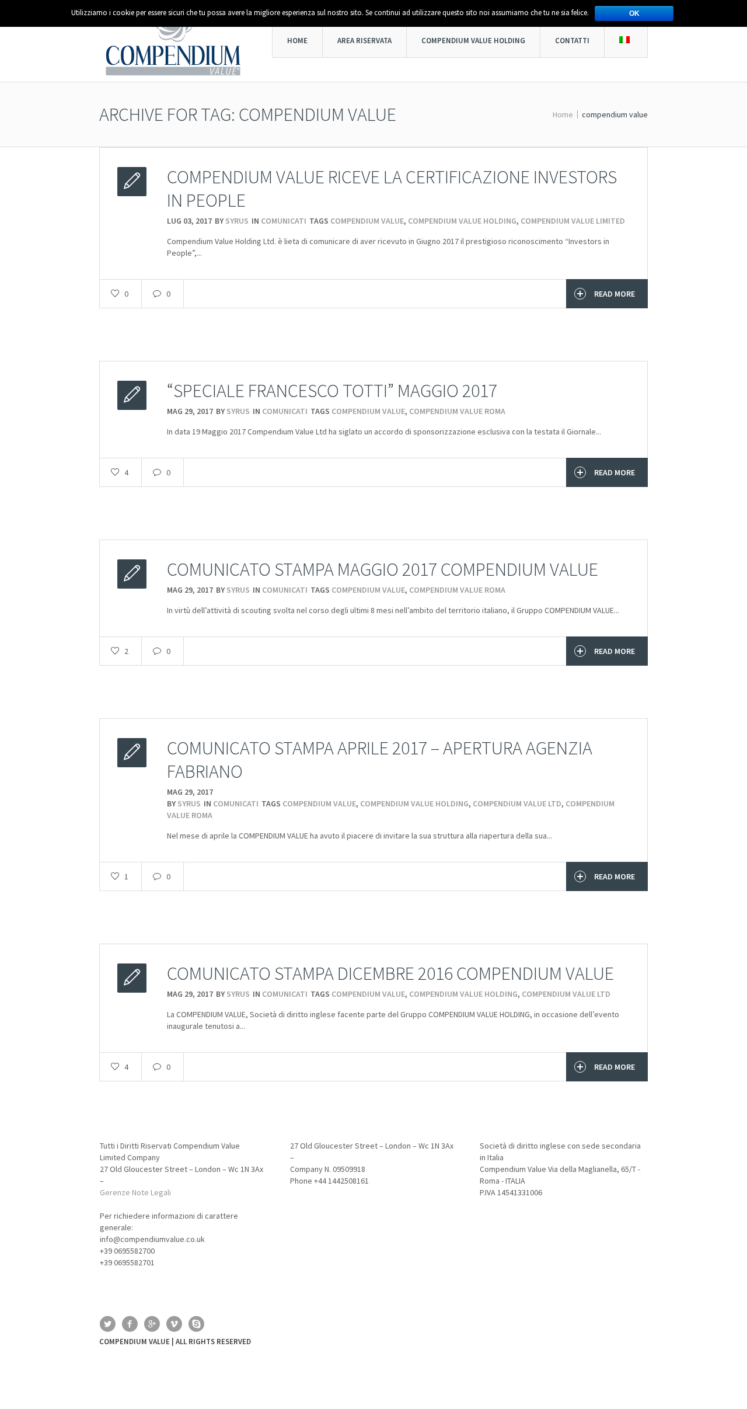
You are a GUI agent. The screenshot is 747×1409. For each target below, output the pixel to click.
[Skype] (196, 1324)
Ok (634, 13)
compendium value (367, 220)
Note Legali (151, 1192)
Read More (614, 293)
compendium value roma (457, 411)
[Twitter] (107, 1324)
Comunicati (283, 220)
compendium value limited (573, 220)
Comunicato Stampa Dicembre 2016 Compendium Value (390, 973)
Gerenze (115, 1192)
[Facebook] (129, 1324)
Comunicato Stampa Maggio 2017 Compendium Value (382, 569)
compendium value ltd (517, 803)
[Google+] (152, 1324)
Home (563, 114)
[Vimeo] (174, 1324)
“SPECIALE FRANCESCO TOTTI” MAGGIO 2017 (332, 390)
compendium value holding (462, 220)
